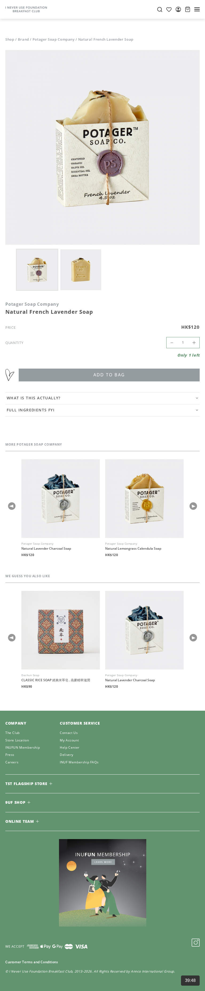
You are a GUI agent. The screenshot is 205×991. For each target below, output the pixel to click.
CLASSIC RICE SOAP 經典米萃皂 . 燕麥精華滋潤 (55, 680)
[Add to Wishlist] (12, 375)
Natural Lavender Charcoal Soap (46, 548)
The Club (12, 733)
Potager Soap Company (54, 39)
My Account (69, 741)
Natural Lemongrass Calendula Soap (133, 548)
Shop (9, 39)
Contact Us (69, 733)
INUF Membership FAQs (79, 762)
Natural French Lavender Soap (105, 39)
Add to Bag (109, 375)
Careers (11, 762)
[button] (193, 506)
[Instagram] (196, 943)
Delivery (66, 755)
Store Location (17, 741)
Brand (23, 39)
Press (9, 755)
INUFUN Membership (22, 748)
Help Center (70, 748)
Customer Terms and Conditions (31, 962)
